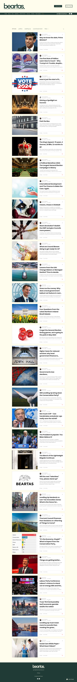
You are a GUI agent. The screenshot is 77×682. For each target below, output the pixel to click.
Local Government (37, 28)
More (46, 28)
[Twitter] (71, 13)
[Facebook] (69, 13)
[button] (63, 29)
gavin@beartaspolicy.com (38, 669)
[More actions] (62, 34)
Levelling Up (28, 28)
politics (20, 28)
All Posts (14, 28)
